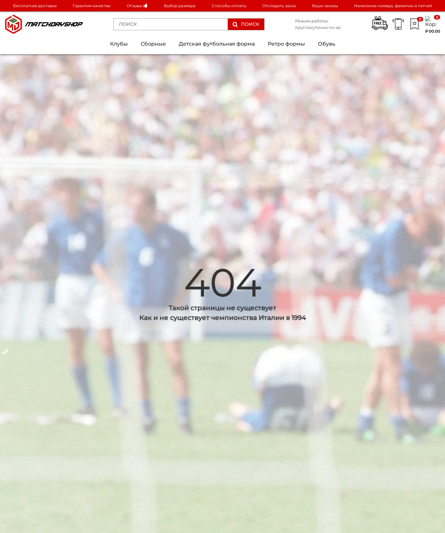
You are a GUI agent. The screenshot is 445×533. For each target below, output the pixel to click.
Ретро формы (286, 44)
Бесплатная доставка (35, 5)
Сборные (153, 44)
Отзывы (135, 5)
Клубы (119, 44)
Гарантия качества (91, 5)
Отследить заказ (279, 5)
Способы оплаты (229, 5)
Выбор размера (179, 5)
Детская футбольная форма (217, 44)
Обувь (326, 44)
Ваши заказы (325, 5)
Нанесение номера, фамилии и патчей (393, 5)
